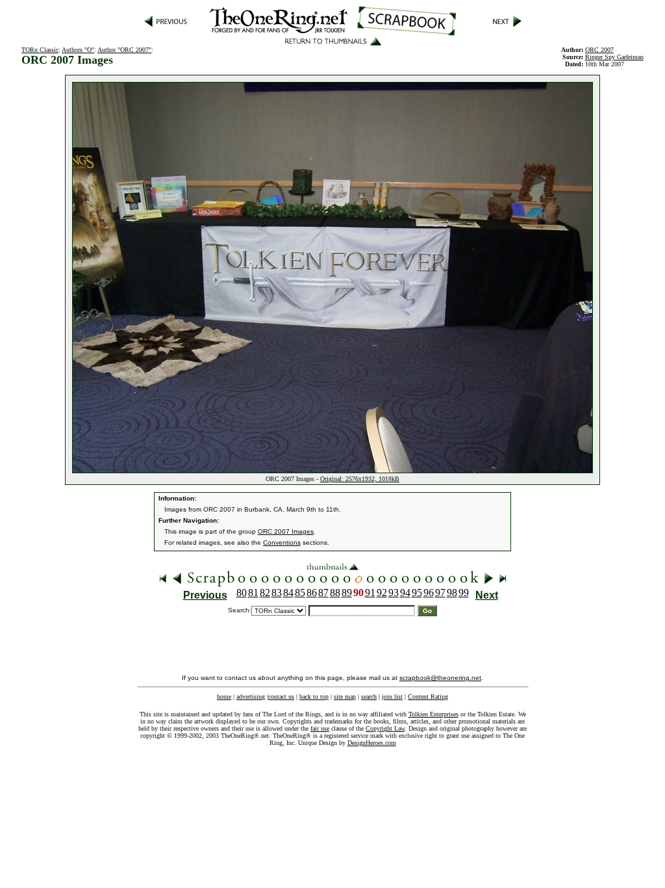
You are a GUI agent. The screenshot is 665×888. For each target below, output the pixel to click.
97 (440, 592)
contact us (281, 696)
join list (392, 696)
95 (417, 592)
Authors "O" (78, 49)
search (369, 696)
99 (463, 592)
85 (300, 592)
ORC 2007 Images (286, 531)
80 (241, 592)
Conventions (282, 542)
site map (345, 696)
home (224, 696)
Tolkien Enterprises (433, 714)
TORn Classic (39, 49)
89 (347, 592)
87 (323, 592)
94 (405, 592)
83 (276, 592)
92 (382, 592)
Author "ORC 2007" (124, 49)
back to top (314, 696)
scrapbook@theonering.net (440, 677)
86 (312, 592)
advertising (250, 696)
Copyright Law (385, 728)
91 (370, 592)
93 (393, 592)
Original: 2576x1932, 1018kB (359, 478)
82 (265, 592)
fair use (319, 728)
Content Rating (428, 696)
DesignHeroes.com (371, 742)
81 (253, 592)
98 (452, 592)
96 (428, 592)
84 (288, 592)
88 (335, 592)
